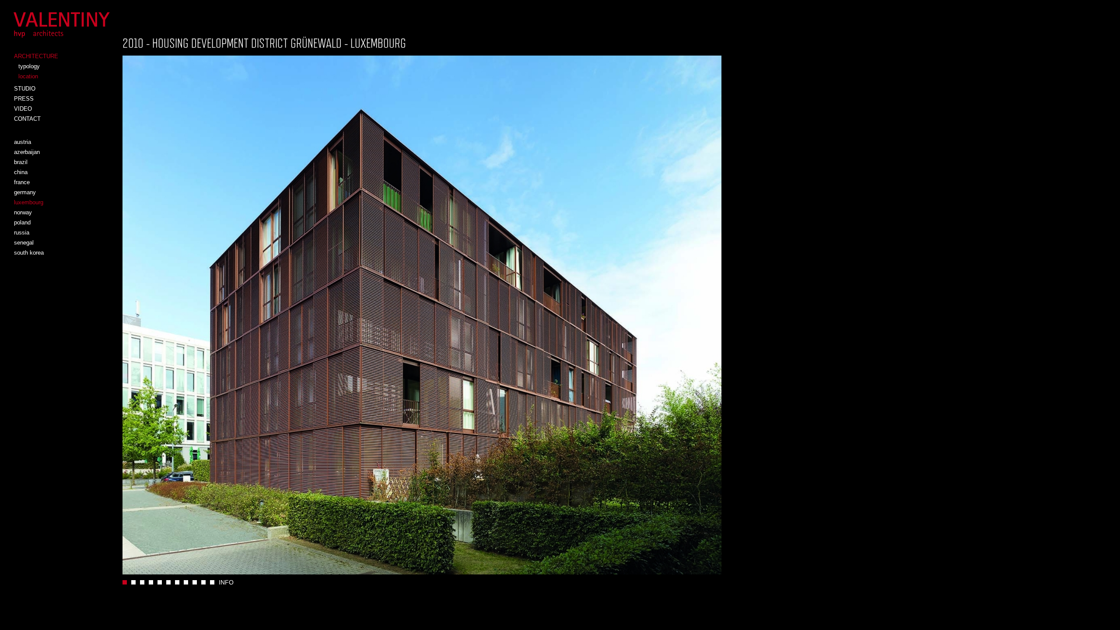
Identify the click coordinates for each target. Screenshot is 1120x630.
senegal (24, 242)
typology (29, 66)
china (21, 172)
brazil (21, 162)
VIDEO (23, 108)
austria (22, 142)
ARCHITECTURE (36, 56)
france (22, 182)
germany (25, 192)
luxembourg (28, 202)
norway (23, 212)
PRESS (24, 98)
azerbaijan (27, 152)
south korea (29, 252)
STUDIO (24, 88)
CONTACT (27, 119)
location (28, 76)
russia (21, 232)
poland (22, 222)
